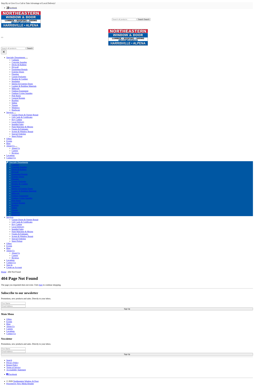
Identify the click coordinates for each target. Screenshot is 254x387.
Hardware (16, 110)
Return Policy (12, 365)
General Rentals (18, 98)
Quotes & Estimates (20, 129)
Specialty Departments (16, 57)
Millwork (15, 88)
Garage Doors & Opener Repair (25, 115)
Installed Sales (18, 124)
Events (9, 141)
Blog (8, 143)
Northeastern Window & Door (26, 381)
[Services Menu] (15, 113)
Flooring (15, 74)
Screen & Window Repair (22, 131)
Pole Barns (16, 96)
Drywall (15, 67)
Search (143, 19)
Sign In (9, 265)
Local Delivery (18, 122)
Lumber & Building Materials (24, 86)
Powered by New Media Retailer (20, 383)
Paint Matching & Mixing (22, 127)
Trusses (15, 105)
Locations (10, 155)
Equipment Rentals (20, 69)
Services (10, 112)
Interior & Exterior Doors (22, 84)
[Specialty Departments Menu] (27, 58)
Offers (9, 139)
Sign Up (127, 309)
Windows (16, 108)
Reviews (15, 153)
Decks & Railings (19, 65)
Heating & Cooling (20, 79)
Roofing (15, 100)
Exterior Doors (18, 72)
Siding (14, 103)
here (41, 285)
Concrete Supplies (19, 62)
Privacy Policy (12, 363)
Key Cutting (17, 119)
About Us (10, 146)
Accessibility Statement (16, 370)
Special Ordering (19, 134)
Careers (15, 151)
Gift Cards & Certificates (22, 117)
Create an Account (14, 267)
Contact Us (11, 158)
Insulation (16, 81)
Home (3, 272)
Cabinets (15, 60)
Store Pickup (17, 136)
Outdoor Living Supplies (22, 93)
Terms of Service (13, 367)
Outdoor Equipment (20, 91)
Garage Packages (19, 76)
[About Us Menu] (16, 146)
